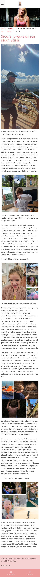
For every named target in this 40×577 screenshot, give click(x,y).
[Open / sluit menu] (2, 4)
